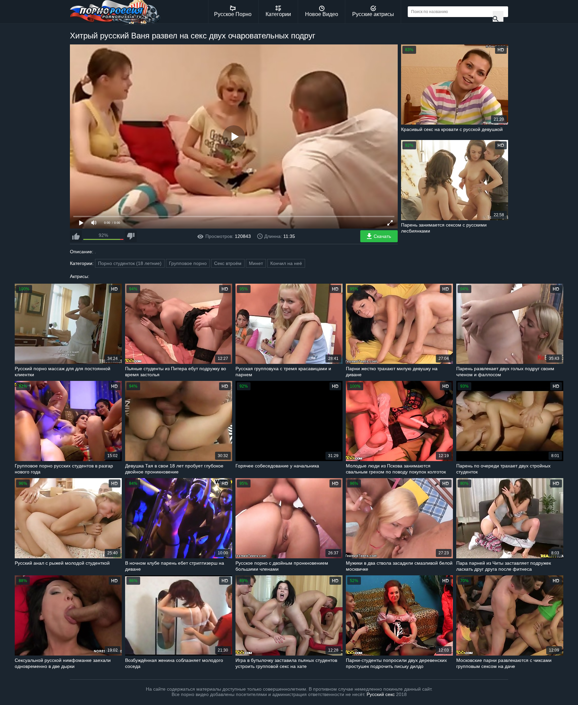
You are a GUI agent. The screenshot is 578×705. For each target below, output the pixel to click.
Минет (256, 263)
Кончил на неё (286, 263)
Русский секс (381, 694)
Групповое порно (188, 263)
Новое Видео (321, 14)
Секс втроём (228, 263)
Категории (278, 14)
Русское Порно (233, 14)
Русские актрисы (373, 14)
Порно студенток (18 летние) (130, 263)
